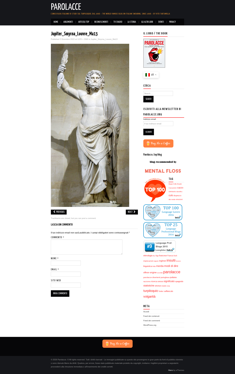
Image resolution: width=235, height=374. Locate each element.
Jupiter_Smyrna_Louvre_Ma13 (104, 39)
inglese (162, 261)
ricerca (154, 281)
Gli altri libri (147, 22)
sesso (160, 281)
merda (160, 266)
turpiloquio (150, 291)
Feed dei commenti (151, 320)
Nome (55, 258)
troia (168, 286)
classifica (179, 191)
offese (146, 272)
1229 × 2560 (82, 39)
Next (130, 212)
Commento (57, 237)
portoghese (165, 277)
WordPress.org (149, 325)
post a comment (89, 218)
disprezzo (177, 196)
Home (56, 22)
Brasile (179, 184)
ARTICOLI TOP (83, 22)
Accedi (146, 312)
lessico (178, 261)
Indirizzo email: (149, 119)
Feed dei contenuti (151, 316)
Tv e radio (117, 22)
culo (171, 195)
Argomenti (68, 22)
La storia (132, 22)
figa (157, 256)
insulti (171, 260)
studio (164, 286)
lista (154, 266)
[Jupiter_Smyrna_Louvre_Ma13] (90, 125)
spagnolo (179, 281)
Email (55, 269)
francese (163, 255)
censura (172, 191)
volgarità (149, 296)
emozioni (179, 199)
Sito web (56, 280)
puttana (173, 277)
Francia (170, 256)
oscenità (160, 273)
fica (154, 256)
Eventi (161, 22)
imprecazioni (148, 261)
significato (169, 281)
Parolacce (66, 7)
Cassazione (173, 188)
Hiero (170, 370)
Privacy (172, 22)
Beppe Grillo (173, 184)
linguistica (147, 266)
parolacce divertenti (151, 277)
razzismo (147, 282)
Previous (60, 212)
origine (153, 272)
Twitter (161, 291)
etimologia (147, 255)
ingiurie (156, 261)
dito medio (172, 199)
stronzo (158, 286)
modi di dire (171, 265)
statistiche (148, 285)
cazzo (180, 187)
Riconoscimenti (101, 22)
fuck (175, 256)
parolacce (171, 272)
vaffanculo (168, 291)
